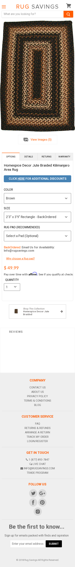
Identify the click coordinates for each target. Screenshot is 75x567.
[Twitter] (33, 493)
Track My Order (38, 436)
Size (7, 208)
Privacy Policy (37, 396)
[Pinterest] (42, 502)
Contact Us (37, 387)
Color (8, 189)
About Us (37, 392)
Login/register (37, 441)
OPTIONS (10, 156)
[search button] (68, 14)
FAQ (37, 423)
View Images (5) (41, 139)
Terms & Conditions (37, 400)
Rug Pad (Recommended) (22, 227)
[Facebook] (33, 502)
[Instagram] (37, 511)
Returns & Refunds (38, 428)
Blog (37, 405)
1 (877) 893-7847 (39, 459)
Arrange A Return (37, 432)
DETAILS (28, 156)
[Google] (42, 493)
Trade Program (37, 472)
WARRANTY (64, 156)
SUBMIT (54, 543)
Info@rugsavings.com (39, 468)
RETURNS (46, 156)
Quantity (12, 279)
